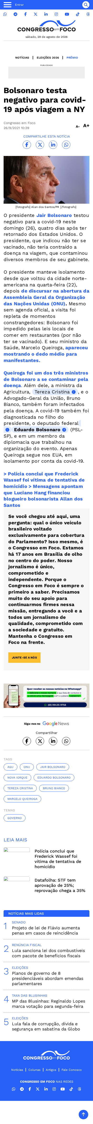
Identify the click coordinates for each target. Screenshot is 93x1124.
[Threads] (88, 14)
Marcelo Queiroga (22, 799)
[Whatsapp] (5, 14)
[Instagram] (56, 14)
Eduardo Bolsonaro (37, 429)
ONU (27, 767)
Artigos (51, 1070)
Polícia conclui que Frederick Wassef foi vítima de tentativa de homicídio (58, 858)
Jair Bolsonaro (52, 767)
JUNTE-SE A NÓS (24, 657)
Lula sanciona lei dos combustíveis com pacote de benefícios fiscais (48, 953)
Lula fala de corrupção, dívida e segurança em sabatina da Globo (46, 1026)
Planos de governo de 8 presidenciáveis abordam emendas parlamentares (47, 978)
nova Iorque (17, 777)
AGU (10, 767)
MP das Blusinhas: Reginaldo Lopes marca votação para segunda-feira (48, 1004)
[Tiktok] (77, 14)
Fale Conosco (72, 1070)
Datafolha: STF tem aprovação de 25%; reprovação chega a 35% (60, 885)
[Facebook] (25, 14)
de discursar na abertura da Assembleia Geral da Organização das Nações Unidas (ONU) (46, 297)
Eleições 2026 (48, 57)
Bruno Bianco (54, 788)
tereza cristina (20, 788)
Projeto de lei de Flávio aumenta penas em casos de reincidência (46, 930)
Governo (14, 818)
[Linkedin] (46, 14)
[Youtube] (67, 14)
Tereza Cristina (52, 392)
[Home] (46, 26)
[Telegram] (15, 14)
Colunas (34, 1070)
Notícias (22, 57)
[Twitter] (35, 14)
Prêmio (72, 57)
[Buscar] (85, 4)
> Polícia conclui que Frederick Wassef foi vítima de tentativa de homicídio (44, 480)
